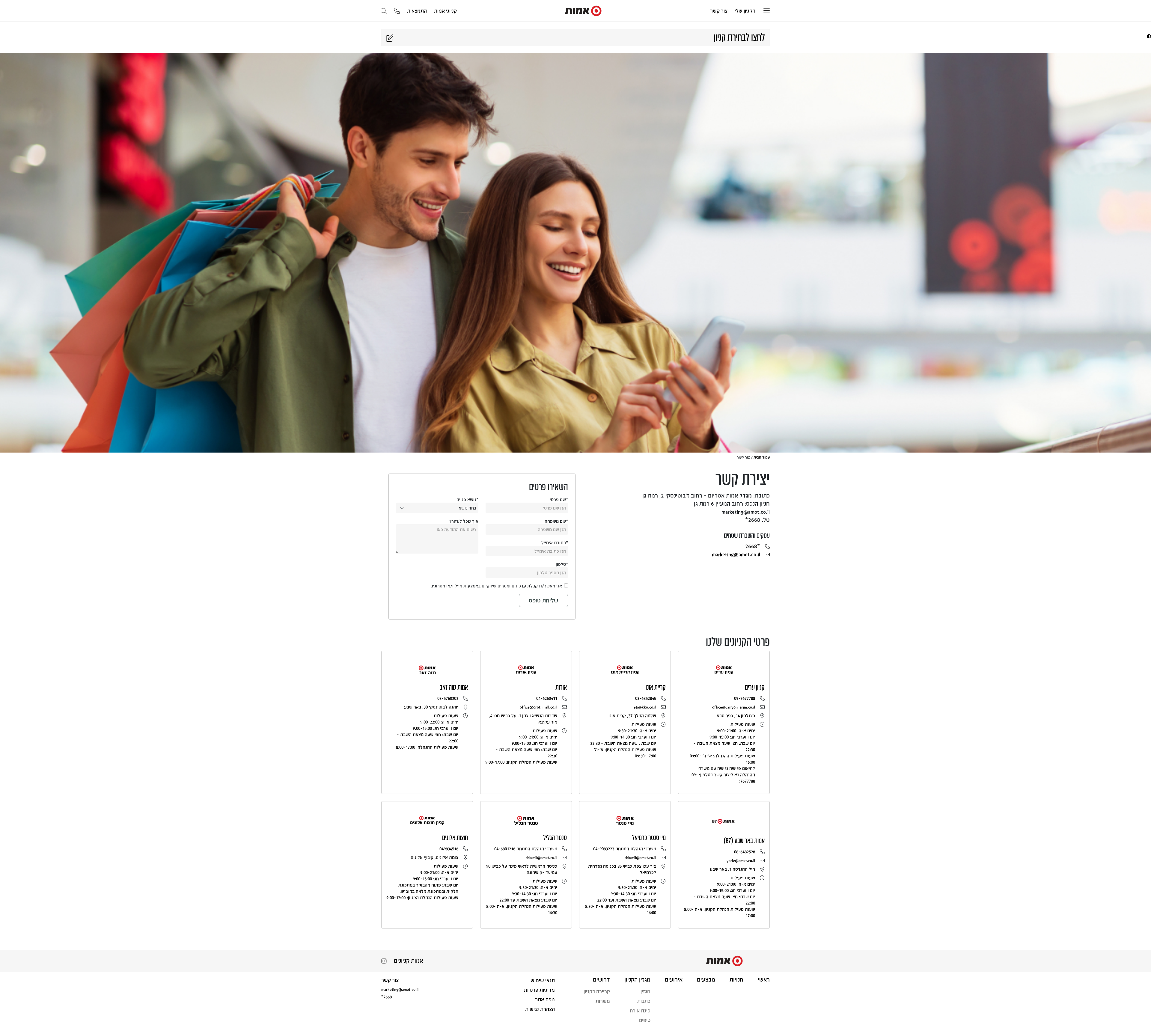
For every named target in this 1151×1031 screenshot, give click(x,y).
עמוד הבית (762, 457)
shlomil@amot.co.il (640, 857)
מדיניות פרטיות (539, 990)
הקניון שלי (745, 10)
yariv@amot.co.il (741, 860)
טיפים (644, 1020)
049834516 (448, 848)
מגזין (645, 991)
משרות (603, 1001)
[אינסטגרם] (384, 961)
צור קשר (718, 10)
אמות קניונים (408, 960)
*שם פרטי (559, 499)
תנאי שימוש (543, 980)
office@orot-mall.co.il (538, 706)
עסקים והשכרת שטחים (747, 535)
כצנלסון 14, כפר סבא (736, 715)
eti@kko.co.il (645, 706)
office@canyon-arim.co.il (733, 706)
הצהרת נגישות (540, 1009)
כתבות (643, 1001)
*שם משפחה (556, 521)
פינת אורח (640, 1010)
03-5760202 (447, 698)
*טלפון (562, 564)
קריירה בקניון (597, 991)
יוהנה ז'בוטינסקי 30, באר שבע (431, 706)
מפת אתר (545, 999)
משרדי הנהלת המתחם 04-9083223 (624, 848)
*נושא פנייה (467, 499)
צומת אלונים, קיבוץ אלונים (434, 857)
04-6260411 (546, 698)
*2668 (752, 546)
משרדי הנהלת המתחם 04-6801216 (525, 848)
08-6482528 (744, 851)
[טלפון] (397, 11)
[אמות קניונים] (584, 10)
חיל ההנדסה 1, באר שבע (732, 869)
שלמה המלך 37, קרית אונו (632, 715)
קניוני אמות (445, 10)
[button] (1148, 36)
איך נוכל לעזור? (463, 521)
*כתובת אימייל (554, 542)
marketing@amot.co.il (736, 554)
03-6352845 (645, 698)
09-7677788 (744, 698)
